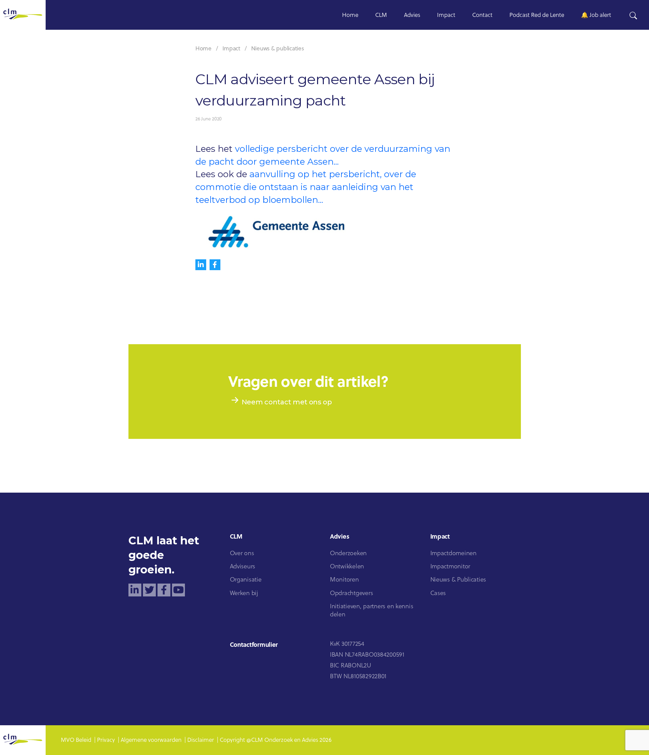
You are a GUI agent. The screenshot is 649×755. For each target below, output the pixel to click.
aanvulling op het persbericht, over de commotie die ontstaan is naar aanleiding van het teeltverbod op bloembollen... (305, 187)
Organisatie (246, 580)
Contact (482, 15)
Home (350, 15)
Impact (446, 15)
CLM (381, 15)
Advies (412, 15)
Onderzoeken (348, 553)
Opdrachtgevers (351, 593)
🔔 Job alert (596, 15)
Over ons (242, 553)
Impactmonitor (450, 566)
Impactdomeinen (453, 553)
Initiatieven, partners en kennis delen (371, 610)
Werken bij (244, 593)
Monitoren (344, 580)
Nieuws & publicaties (277, 49)
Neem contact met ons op (287, 402)
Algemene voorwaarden (151, 740)
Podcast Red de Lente (536, 15)
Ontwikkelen (347, 566)
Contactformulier (254, 645)
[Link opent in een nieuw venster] (134, 590)
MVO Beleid (76, 740)
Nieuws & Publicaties (458, 580)
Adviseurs (243, 566)
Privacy (106, 740)
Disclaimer (200, 740)
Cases (438, 593)
